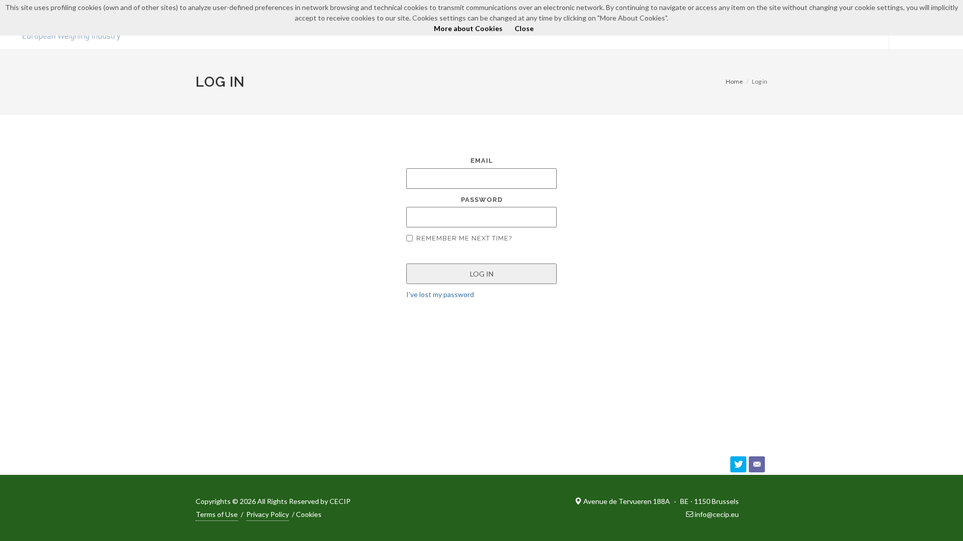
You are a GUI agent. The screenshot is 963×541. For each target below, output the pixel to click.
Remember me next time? (464, 238)
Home (734, 81)
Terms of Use (217, 514)
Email (481, 160)
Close (524, 28)
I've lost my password (440, 294)
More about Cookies (468, 28)
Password (482, 199)
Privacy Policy (267, 514)
